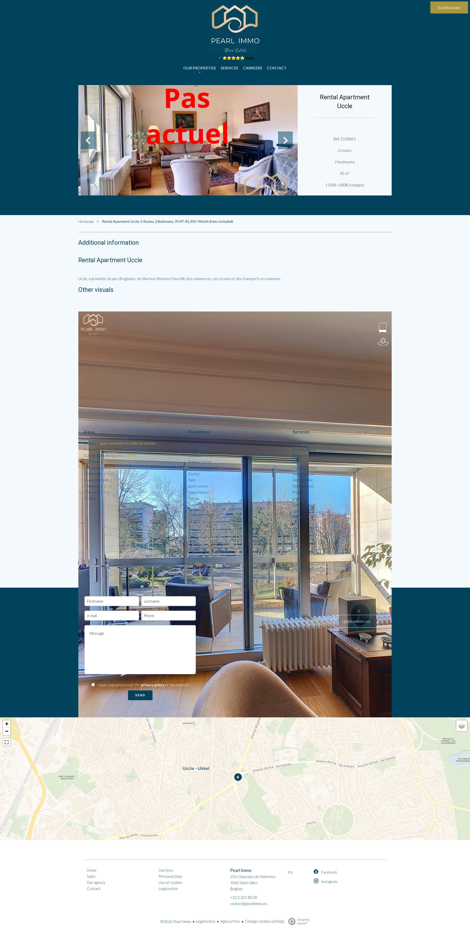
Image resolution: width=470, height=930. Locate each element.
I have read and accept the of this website (143, 685)
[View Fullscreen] (6, 742)
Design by (303, 921)
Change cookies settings (264, 921)
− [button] (6, 731)
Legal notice (205, 921)
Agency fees (230, 921)
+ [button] (6, 724)
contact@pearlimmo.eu (248, 903)
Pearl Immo (240, 870)
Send (140, 695)
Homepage (86, 221)
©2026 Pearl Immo (175, 921)
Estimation (449, 7)
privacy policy (152, 685)
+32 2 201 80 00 (243, 897)
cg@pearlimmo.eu (356, 621)
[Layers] (461, 725)
